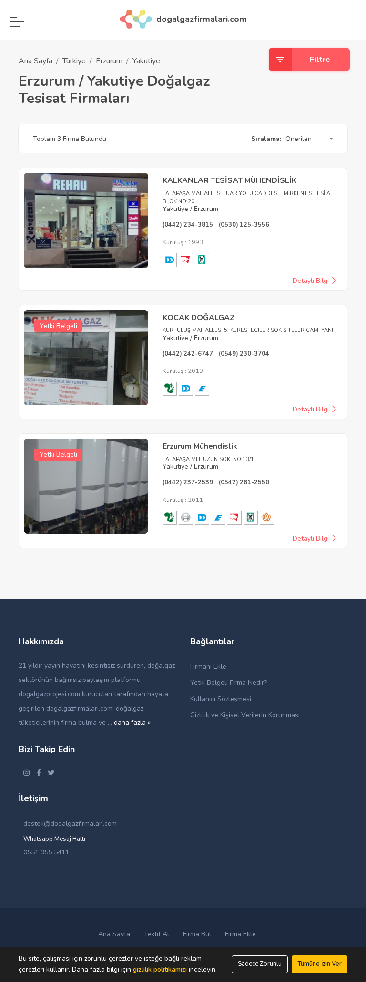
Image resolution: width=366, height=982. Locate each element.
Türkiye (74, 61)
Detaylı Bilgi (312, 281)
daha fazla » (132, 722)
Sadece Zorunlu (260, 964)
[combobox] (308, 139)
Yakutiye (146, 61)
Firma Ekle (240, 934)
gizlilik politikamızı (160, 969)
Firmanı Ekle (208, 666)
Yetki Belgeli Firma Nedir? (228, 682)
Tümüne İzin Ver (319, 964)
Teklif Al (156, 934)
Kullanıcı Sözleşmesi (220, 698)
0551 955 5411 (46, 852)
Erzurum (109, 61)
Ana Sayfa (35, 61)
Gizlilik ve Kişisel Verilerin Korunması (245, 715)
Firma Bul (197, 934)
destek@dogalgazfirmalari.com (70, 823)
